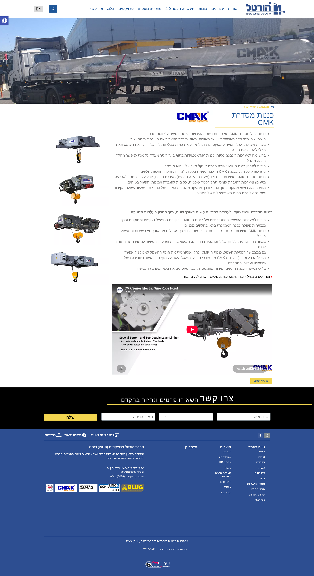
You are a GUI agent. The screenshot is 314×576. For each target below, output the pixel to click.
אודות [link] (232, 9)
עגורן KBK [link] (225, 462)
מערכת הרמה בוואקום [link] (223, 475)
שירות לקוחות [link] (257, 494)
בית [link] (272, 106)
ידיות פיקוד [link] (225, 481)
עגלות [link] (227, 487)
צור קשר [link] (96, 9)
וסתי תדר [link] (225, 492)
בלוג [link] (110, 9)
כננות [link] (203, 9)
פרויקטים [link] (126, 9)
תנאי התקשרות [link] (256, 483)
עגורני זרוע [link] (225, 456)
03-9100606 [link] (128, 472)
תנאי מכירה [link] (258, 489)
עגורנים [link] (217, 9)
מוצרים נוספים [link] (149, 9)
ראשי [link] (262, 451)
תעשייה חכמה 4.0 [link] (180, 9)
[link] (4, 20)
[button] (310, 61)
